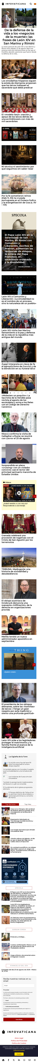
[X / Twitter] (14, 1060)
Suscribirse (19, 1019)
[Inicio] (3, 1060)
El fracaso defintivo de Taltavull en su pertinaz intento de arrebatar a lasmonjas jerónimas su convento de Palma (21, 795)
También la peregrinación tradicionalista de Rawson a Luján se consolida (18, 783)
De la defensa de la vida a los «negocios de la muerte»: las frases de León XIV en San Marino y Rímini (19, 36)
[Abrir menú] (35, 1060)
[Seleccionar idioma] (35, 4)
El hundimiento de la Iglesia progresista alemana (17, 788)
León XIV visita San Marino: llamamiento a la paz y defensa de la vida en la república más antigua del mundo (18, 333)
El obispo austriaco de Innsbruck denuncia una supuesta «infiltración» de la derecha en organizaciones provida (17, 605)
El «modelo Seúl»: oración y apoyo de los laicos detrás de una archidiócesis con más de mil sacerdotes (18, 118)
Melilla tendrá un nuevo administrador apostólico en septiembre (17, 638)
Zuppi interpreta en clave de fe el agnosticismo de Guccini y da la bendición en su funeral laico (19, 366)
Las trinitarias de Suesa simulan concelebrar (20, 777)
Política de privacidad (22, 1014)
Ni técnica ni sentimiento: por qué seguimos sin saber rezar (18, 167)
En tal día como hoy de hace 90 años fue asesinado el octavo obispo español (20, 764)
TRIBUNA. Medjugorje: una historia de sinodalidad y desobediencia (16, 571)
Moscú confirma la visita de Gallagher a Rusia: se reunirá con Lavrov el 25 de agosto (17, 436)
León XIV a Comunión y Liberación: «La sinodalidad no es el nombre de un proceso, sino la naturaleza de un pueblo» (19, 300)
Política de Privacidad (19, 1041)
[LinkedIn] (19, 1060)
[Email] (29, 1060)
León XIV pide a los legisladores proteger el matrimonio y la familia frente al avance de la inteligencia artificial (18, 743)
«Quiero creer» (10, 672)
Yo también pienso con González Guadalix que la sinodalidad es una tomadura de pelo (18, 771)
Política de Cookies (19, 1043)
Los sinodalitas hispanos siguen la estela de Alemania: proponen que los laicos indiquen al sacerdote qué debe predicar (19, 84)
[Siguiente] (34, 496)
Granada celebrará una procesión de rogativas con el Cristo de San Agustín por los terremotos (17, 538)
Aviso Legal (19, 1038)
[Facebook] (8, 1060)
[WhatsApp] (24, 1060)
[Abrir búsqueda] (30, 4)
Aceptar (19, 1054)
